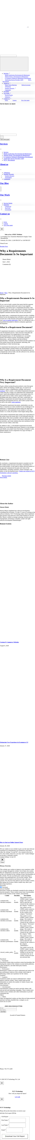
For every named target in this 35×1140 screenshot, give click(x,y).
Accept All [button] (12, 857)
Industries (6, 205)
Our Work (5, 195)
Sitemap (28, 1076)
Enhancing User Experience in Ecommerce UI (14, 742)
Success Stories (9, 95)
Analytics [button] (2, 975)
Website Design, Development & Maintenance (17, 155)
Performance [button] (3, 967)
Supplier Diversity (9, 174)
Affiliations (8, 86)
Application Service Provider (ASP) (14, 80)
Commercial (8, 206)
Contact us (5, 214)
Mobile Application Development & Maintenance (17, 75)
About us (4, 164)
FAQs (6, 100)
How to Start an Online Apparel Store (11, 842)
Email (3, 1130)
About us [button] (6, 83)
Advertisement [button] (4, 985)
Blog (6, 293)
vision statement (15, 402)
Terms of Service (19, 1076)
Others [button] (2, 995)
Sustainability (8, 177)
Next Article (3, 477)
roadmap (2, 391)
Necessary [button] (3, 885)
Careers (15, 100)
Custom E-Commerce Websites (9, 642)
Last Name (5, 1125)
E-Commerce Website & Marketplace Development (18, 78)
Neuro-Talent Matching (11, 85)
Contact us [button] (7, 98)
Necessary (5, 887)
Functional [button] (3, 959)
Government (8, 209)
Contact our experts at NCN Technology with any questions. (17, 472)
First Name (5, 1120)
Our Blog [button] (6, 91)
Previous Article (6, 476)
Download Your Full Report (15, 1136)
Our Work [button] (7, 93)
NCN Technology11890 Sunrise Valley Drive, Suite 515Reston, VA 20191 (11, 1065)
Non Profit (7, 208)
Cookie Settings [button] (4, 857)
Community (8, 90)
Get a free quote (25, 100)
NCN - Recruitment (9, 160)
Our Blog (4, 183)
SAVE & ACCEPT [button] (5, 1001)
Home (2, 293)
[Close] (2, 229)
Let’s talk (17, 1097)
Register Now (4, 246)
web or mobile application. (10, 320)
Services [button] (6, 73)
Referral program (26, 85)
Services (4, 144)
